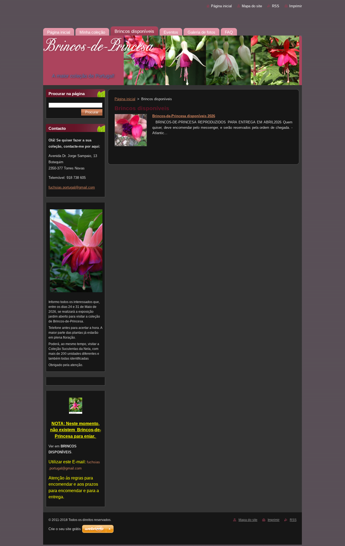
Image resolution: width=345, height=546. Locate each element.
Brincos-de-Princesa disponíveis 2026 (183, 116)
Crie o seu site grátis (65, 529)
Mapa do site (252, 6)
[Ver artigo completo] (131, 145)
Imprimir (295, 6)
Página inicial (221, 6)
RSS (275, 6)
